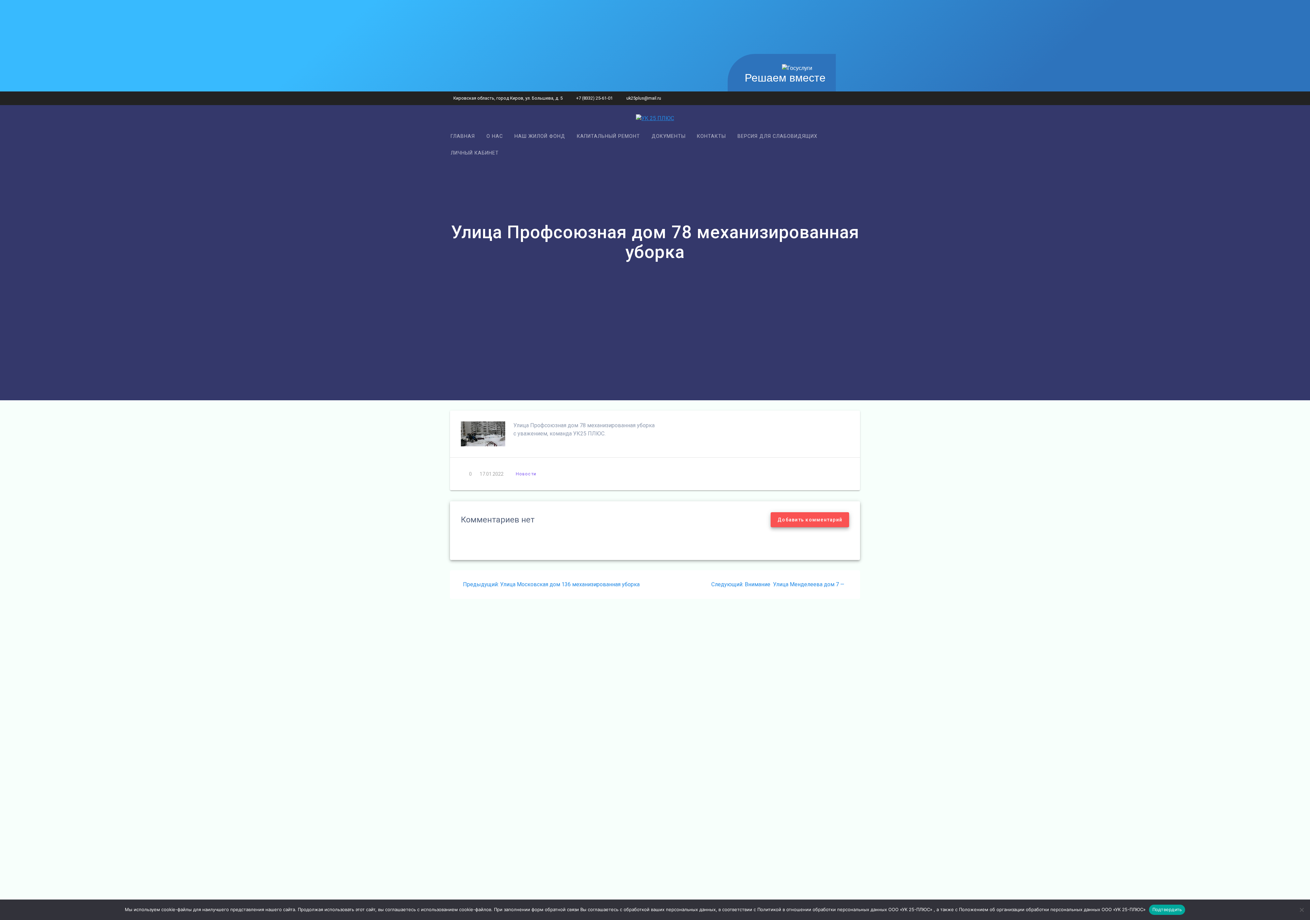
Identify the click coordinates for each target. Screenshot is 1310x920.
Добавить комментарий (809, 519)
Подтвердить (1167, 909)
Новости (526, 473)
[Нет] (1301, 909)
